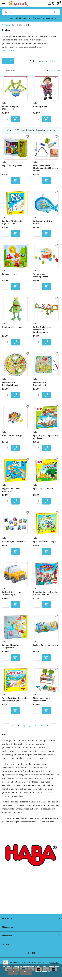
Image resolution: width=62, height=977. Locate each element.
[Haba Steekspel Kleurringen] (15, 417)
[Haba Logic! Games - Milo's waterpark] (15, 470)
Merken (22, 25)
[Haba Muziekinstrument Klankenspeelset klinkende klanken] (46, 148)
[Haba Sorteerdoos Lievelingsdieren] (46, 256)
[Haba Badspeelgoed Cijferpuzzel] (15, 524)
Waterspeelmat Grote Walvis (43, 222)
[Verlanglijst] (53, 3)
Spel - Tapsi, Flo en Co (43, 489)
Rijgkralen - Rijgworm (12, 166)
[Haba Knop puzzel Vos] (15, 256)
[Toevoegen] (15, 119)
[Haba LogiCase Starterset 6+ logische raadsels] (15, 203)
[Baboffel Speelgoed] (19, 3)
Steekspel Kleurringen (12, 435)
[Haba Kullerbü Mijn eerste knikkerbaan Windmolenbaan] (46, 309)
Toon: (47, 70)
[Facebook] (28, 953)
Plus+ (47, 962)
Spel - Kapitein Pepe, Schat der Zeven (45, 436)
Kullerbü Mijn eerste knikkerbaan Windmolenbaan (42, 329)
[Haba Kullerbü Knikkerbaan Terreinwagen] (15, 574)
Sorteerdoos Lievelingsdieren (40, 275)
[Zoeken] (56, 12)
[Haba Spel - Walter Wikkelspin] (46, 524)
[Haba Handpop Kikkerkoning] (15, 309)
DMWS (40, 962)
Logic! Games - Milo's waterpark (11, 490)
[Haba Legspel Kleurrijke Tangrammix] (15, 627)
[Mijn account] (49, 3)
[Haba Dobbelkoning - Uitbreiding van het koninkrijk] (46, 574)
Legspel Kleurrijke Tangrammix (10, 646)
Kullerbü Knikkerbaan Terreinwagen (12, 593)
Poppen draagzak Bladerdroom (10, 107)
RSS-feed (54, 962)
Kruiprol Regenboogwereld (45, 645)
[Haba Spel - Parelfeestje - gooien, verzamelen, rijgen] (15, 680)
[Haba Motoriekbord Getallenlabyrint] (15, 364)
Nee (25, 972)
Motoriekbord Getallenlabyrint (10, 383)
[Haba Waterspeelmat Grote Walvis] (46, 203)
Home (14, 25)
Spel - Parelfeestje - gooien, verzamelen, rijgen (15, 699)
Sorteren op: (35, 61)
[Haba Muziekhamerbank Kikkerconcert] (46, 680)
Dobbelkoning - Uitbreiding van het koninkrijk (45, 593)
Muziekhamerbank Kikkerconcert (41, 699)
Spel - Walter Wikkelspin (44, 542)
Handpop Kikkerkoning (12, 327)
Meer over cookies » (43, 972)
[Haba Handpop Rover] (46, 88)
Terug (7, 25)
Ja (13, 972)
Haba (4, 103)
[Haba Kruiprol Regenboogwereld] (46, 627)
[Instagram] (33, 953)
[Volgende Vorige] (53, 726)
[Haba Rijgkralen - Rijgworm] (15, 148)
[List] (58, 70)
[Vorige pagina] (7, 726)
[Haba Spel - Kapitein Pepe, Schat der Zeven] (46, 417)
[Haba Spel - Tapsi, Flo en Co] (46, 470)
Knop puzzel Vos (9, 274)
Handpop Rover (40, 106)
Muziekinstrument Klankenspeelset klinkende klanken (45, 168)
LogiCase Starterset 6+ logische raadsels (13, 222)
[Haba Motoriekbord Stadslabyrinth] (46, 364)
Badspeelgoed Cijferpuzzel (14, 542)
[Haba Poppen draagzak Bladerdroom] (15, 88)
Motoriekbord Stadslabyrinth (40, 383)
